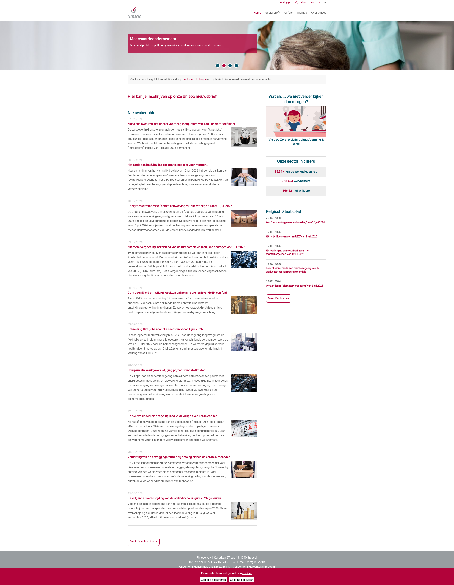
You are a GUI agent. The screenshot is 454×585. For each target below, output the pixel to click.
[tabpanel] (227, 45)
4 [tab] (236, 65)
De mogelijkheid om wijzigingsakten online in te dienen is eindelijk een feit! (177, 292)
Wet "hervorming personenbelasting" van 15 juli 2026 (295, 222)
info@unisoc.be (255, 562)
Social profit (272, 12)
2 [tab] (224, 65)
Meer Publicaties (278, 298)
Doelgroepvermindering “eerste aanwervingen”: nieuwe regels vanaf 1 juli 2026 (180, 206)
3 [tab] (230, 65)
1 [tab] (217, 65)
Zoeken (302, 2)
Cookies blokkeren (241, 579)
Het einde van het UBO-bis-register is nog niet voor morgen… (168, 164)
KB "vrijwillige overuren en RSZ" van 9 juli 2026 (291, 236)
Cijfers (288, 12)
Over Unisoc (318, 12)
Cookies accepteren (213, 579)
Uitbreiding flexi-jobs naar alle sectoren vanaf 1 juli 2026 (165, 329)
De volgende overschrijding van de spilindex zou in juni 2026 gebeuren (174, 498)
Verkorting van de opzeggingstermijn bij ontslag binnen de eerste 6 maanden (179, 457)
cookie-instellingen (195, 79)
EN (312, 2)
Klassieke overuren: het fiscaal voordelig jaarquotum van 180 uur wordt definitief (181, 124)
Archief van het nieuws (144, 541)
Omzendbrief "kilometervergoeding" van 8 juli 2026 (294, 285)
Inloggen (286, 2)
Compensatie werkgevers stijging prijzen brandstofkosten (166, 370)
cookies (247, 573)
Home (257, 12)
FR (319, 2)
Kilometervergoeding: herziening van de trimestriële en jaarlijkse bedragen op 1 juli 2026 (186, 247)
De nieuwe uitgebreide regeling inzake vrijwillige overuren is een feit (172, 416)
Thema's (302, 12)
